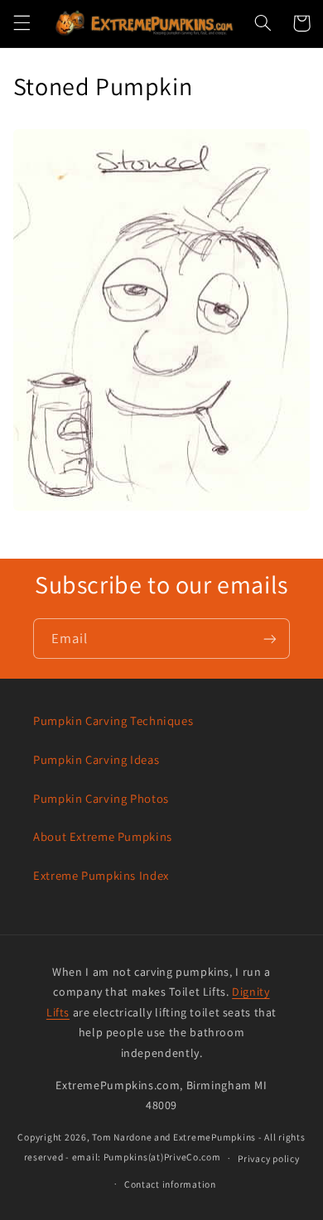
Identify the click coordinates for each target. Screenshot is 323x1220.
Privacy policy (268, 1158)
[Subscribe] (270, 638)
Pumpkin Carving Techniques (113, 720)
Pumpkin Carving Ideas (96, 759)
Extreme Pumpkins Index (101, 875)
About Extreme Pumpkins (102, 836)
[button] (21, 23)
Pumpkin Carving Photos (101, 798)
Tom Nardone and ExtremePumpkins (174, 1137)
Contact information (170, 1184)
